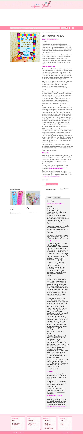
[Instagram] (73, 28)
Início (11, 27)
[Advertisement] (41, 18)
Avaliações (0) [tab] (57, 197)
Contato (15, 27)
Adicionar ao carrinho (52, 184)
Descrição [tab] (49, 197)
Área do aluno (21, 27)
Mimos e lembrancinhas (47, 32)
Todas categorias (33, 27)
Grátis (65, 188)
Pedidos (27, 27)
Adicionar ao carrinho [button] (16, 213)
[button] (38, 34)
